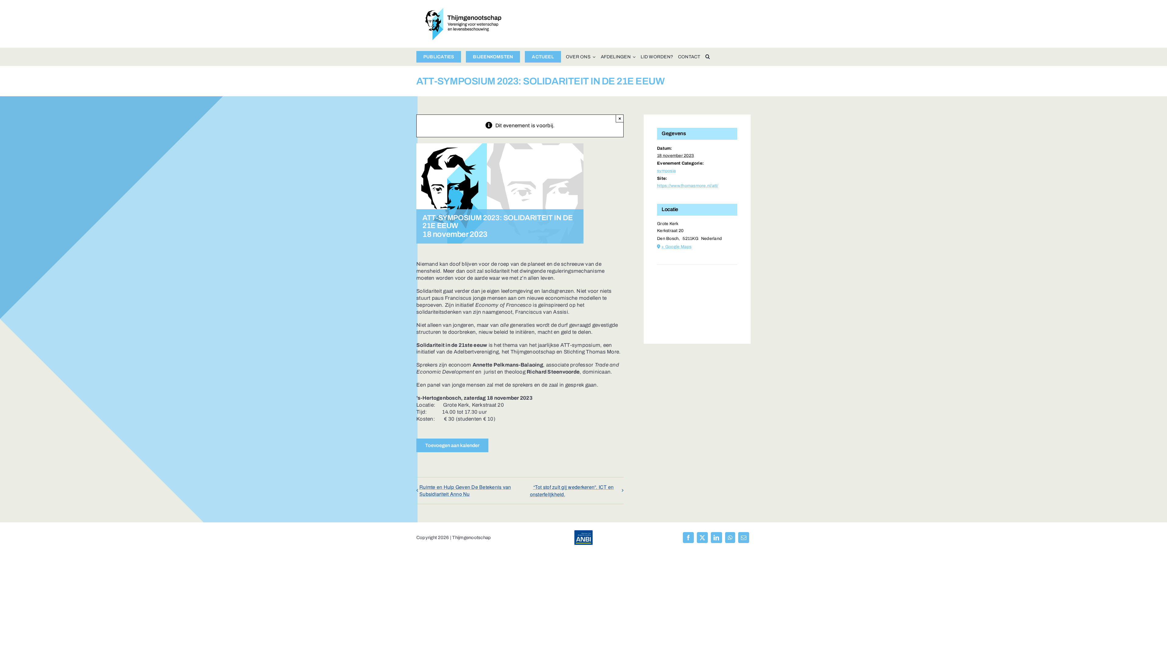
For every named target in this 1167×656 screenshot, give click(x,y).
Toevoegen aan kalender (452, 445)
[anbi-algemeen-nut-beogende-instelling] (583, 533)
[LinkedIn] (716, 538)
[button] (707, 57)
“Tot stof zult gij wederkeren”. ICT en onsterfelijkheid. (572, 490)
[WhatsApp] (730, 538)
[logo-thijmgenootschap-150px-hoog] (463, 10)
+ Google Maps (676, 246)
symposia (666, 171)
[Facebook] (688, 538)
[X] (702, 538)
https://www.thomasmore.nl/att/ (687, 185)
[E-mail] (744, 538)
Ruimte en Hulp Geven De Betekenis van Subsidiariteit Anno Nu (465, 490)
